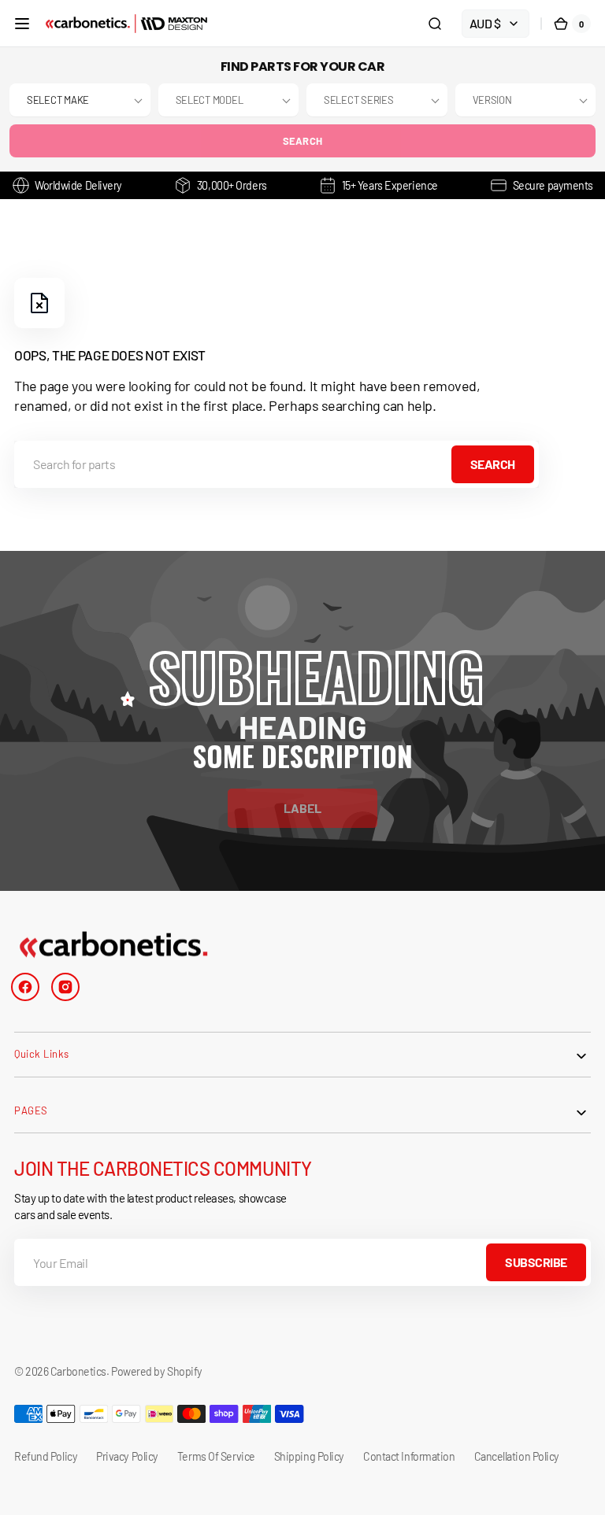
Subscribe (536, 1261)
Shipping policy (309, 1456)
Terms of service (216, 1456)
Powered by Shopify (156, 1371)
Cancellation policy (516, 1456)
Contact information (409, 1456)
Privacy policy (127, 1456)
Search (303, 141)
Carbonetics (78, 1371)
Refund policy (45, 1456)
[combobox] (276, 464)
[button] (22, 23)
